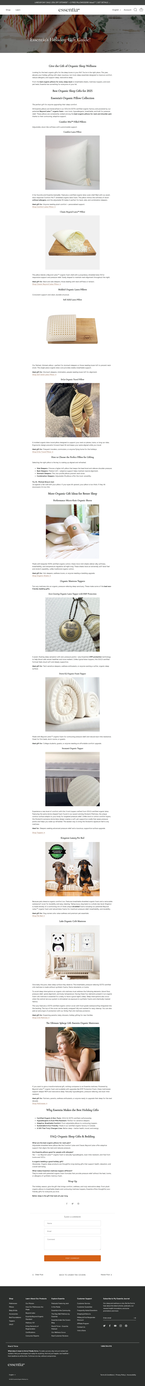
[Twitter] (104, 1326)
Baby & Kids (13, 1310)
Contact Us (81, 1327)
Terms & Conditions (107, 1375)
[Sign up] (135, 1318)
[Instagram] (121, 1326)
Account (127, 10)
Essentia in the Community (60, 1310)
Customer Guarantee (84, 1307)
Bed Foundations (15, 1317)
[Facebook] (110, 1326)
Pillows (11, 1307)
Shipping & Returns (84, 1314)
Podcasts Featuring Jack (60, 1303)
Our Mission (30, 1303)
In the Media (55, 1307)
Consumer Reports (32, 1336)
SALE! (11, 1324)
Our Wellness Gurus (58, 1332)
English (115, 10)
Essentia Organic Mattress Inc (20, 1379)
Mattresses (13, 1303)
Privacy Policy (120, 1375)
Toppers (12, 1321)
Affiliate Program (83, 1324)
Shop (8, 10)
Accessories (13, 1314)
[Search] (135, 9)
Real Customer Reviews (59, 1336)
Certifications (30, 1332)
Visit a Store (81, 1331)
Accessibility (131, 1375)
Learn (18, 10)
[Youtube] (115, 1326)
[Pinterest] (126, 1326)
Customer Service (83, 1303)
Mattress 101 (30, 1323)
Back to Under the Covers (72, 1275)
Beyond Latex (30, 1313)
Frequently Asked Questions (87, 1310)
